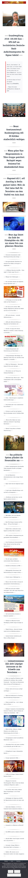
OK (10, 871)
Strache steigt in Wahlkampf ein (13, 577)
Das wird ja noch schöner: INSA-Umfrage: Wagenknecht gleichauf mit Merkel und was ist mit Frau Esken (14, 308)
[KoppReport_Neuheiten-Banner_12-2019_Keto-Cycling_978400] (14, 811)
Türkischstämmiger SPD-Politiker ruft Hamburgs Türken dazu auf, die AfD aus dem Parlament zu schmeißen (14, 357)
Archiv (12, 861)
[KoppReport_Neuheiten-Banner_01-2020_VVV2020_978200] (14, 286)
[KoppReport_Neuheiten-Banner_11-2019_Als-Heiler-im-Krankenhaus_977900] (14, 384)
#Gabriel (12, 72)
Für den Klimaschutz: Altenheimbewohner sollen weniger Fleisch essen (13, 477)
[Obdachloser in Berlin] (14, 436)
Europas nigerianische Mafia (12, 758)
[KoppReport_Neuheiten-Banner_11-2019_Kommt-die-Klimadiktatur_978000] (14, 335)
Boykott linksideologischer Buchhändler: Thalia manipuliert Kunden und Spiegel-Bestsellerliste (14, 468)
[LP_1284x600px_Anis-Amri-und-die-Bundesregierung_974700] (14, 202)
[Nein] (26, 870)
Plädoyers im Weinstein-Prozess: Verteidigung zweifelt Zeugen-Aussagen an (13, 622)
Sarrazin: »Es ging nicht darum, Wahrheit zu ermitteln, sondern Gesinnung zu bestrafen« (13, 330)
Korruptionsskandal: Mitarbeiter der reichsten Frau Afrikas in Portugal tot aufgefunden (13, 263)
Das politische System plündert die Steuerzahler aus (14, 457)
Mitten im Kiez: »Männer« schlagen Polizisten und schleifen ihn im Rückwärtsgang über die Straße (13, 731)
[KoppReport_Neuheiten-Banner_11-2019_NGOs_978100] (14, 502)
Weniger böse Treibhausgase (12, 276)
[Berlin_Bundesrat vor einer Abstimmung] (14, 103)
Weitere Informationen (14, 875)
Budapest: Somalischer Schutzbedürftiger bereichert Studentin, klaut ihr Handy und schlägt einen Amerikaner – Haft (14, 711)
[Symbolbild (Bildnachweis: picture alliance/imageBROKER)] (14, 217)
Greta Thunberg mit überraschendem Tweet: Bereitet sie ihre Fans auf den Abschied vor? (13, 544)
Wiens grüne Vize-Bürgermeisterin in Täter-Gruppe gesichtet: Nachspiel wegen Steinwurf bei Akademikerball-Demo (14, 160)
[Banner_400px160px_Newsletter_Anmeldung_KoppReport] (14, 549)
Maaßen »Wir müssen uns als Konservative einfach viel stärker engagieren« (14, 853)
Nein (17, 871)
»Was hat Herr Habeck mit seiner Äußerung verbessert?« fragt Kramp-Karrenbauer (12, 421)
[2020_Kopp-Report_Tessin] (14, 595)
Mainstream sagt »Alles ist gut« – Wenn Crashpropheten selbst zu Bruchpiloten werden (14, 379)
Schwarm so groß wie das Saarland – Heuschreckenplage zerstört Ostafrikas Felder (14, 413)
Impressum (18, 861)
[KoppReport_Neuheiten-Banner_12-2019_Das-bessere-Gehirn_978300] (14, 715)
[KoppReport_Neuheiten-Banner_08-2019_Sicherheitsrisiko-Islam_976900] (14, 760)
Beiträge (6, 861)
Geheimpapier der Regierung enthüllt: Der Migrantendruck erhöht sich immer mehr (14, 800)
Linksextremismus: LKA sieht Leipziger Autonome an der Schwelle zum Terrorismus (14, 667)
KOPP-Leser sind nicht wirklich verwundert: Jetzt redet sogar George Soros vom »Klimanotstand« (13, 590)
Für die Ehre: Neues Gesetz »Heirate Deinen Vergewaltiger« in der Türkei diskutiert (13, 791)
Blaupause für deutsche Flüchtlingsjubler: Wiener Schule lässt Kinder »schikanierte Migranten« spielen (14, 782)
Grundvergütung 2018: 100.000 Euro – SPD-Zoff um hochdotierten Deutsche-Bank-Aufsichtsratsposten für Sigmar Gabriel (14, 45)
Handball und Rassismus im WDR (13, 565)
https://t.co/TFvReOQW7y (13, 83)
